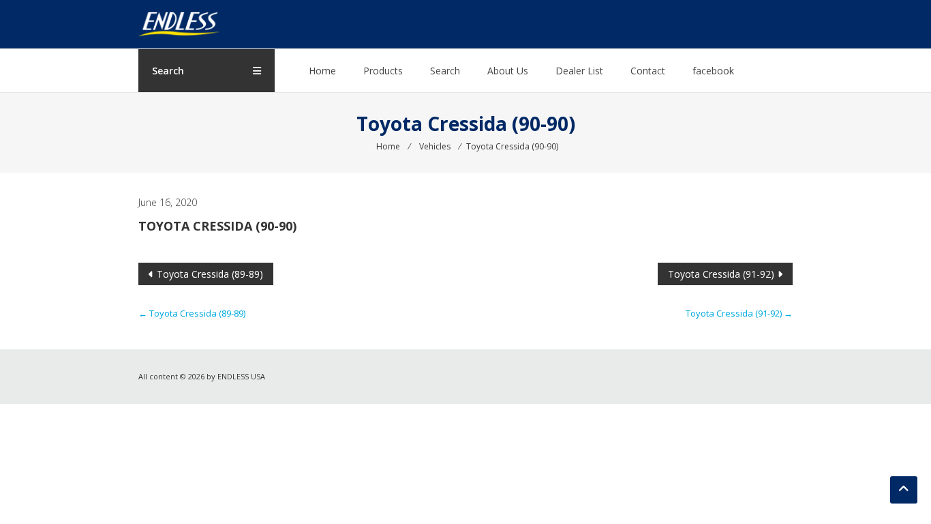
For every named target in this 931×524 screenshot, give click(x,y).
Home (322, 70)
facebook (713, 70)
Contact (647, 70)
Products (383, 70)
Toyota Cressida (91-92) (721, 273)
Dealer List (579, 70)
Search (445, 70)
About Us (507, 70)
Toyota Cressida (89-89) (210, 273)
